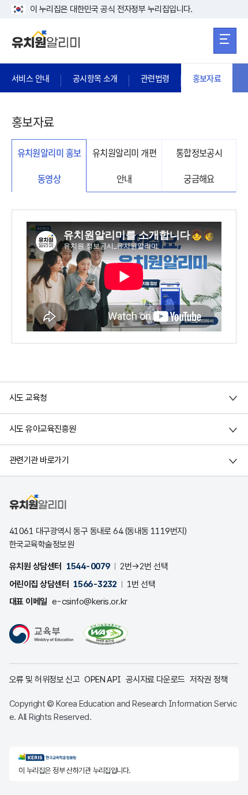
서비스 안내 (31, 78)
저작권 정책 (209, 679)
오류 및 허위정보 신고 (44, 679)
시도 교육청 (28, 398)
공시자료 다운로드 (155, 679)
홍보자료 (207, 78)
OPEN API (102, 679)
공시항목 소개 (95, 78)
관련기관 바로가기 (39, 460)
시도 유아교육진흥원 (42, 429)
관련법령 (155, 78)
